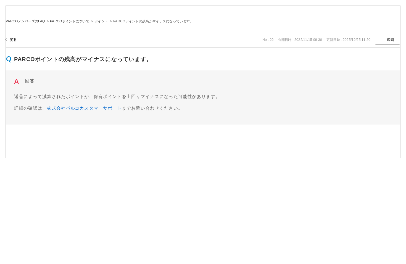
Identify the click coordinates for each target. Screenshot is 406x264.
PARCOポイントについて (69, 21)
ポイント (101, 21)
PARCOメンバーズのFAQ (25, 21)
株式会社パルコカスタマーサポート (84, 108)
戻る (13, 40)
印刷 (390, 40)
